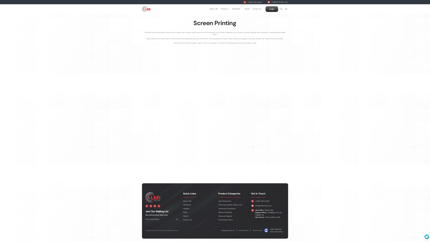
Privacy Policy (244, 230)
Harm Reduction (224, 201)
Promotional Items (225, 220)
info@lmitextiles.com (279, 2)
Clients (185, 216)
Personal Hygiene (225, 216)
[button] (225, 8)
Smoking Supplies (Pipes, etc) (230, 205)
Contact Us (187, 220)
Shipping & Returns (227, 230)
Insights (186, 209)
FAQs (185, 212)
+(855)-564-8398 (254, 2)
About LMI (187, 201)
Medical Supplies (225, 212)
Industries (187, 205)
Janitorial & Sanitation (227, 209)
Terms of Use (257, 230)
